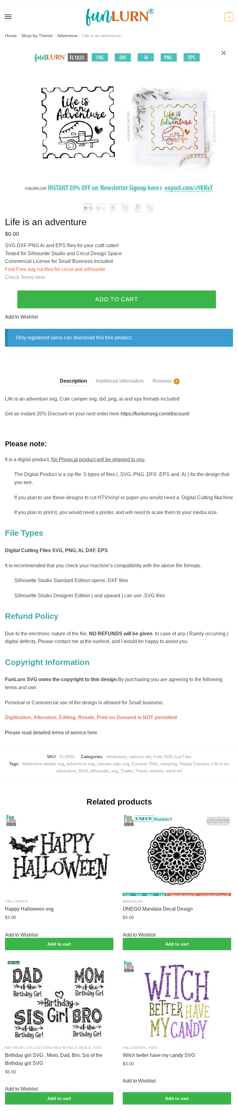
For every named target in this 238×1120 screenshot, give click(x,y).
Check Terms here (25, 277)
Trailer (127, 770)
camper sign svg (113, 763)
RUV (83, 770)
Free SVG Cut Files (172, 756)
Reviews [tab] (162, 381)
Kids (98, 1047)
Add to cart (116, 299)
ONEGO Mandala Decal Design (158, 909)
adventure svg (81, 763)
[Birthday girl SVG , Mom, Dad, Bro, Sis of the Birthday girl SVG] (59, 1001)
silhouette (99, 770)
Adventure (67, 35)
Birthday (14, 1047)
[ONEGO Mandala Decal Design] (177, 855)
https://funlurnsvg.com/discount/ (155, 413)
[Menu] (8, 17)
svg (114, 770)
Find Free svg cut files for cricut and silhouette (55, 269)
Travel (141, 770)
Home (11, 35)
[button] (224, 53)
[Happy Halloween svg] (59, 855)
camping (168, 763)
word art (174, 770)
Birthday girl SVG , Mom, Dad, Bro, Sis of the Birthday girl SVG (54, 1059)
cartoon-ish (140, 756)
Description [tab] (73, 381)
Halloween (16, 901)
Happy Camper (194, 763)
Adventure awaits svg (43, 763)
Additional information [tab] (120, 381)
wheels (156, 770)
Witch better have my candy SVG (159, 1055)
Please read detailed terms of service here (52, 732)
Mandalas (133, 901)
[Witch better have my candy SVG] (177, 1001)
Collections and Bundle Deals (58, 1047)
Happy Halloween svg (29, 909)
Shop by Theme (37, 35)
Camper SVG (145, 763)
